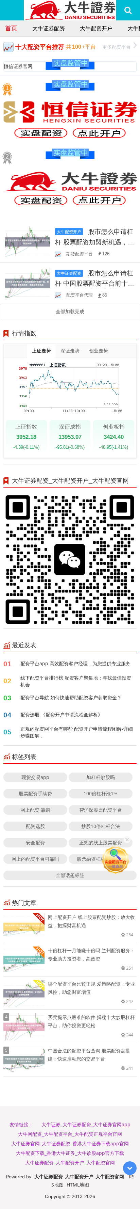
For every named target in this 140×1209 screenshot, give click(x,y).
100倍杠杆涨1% (101, 793)
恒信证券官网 (18, 66)
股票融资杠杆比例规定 (100, 859)
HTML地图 (78, 1184)
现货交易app (35, 777)
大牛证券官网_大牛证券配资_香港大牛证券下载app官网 (70, 1143)
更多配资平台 (116, 47)
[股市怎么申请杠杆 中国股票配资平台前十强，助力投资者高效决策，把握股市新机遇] (27, 283)
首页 (11, 28)
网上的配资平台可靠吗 (35, 859)
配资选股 (35, 826)
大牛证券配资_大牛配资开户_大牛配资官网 (70, 1162)
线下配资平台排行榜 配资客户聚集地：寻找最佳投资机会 (75, 681)
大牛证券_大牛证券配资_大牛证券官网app (85, 1124)
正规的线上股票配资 (100, 842)
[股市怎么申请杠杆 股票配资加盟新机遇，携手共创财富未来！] (27, 241)
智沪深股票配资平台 (100, 810)
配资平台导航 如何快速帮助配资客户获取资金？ (71, 697)
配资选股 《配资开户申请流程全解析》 (61, 714)
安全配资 (35, 842)
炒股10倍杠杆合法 (100, 826)
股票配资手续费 (35, 793)
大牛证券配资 (48, 28)
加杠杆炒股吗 (100, 777)
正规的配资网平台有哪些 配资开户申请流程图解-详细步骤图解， (76, 732)
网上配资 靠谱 (35, 810)
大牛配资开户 (96, 28)
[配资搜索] (128, 10)
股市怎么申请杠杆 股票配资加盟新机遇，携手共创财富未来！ (94, 241)
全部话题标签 (70, 875)
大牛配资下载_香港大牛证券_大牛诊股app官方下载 (70, 1153)
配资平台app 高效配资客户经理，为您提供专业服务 (75, 663)
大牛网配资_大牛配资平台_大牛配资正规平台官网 (70, 1134)
